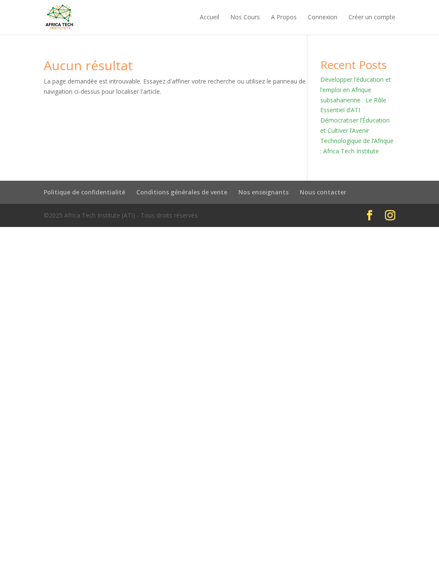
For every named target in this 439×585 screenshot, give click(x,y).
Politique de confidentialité (84, 192)
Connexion (322, 17)
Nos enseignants (263, 192)
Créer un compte (372, 17)
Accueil (209, 17)
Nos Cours (245, 17)
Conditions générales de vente (181, 192)
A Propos (284, 17)
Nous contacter (323, 192)
